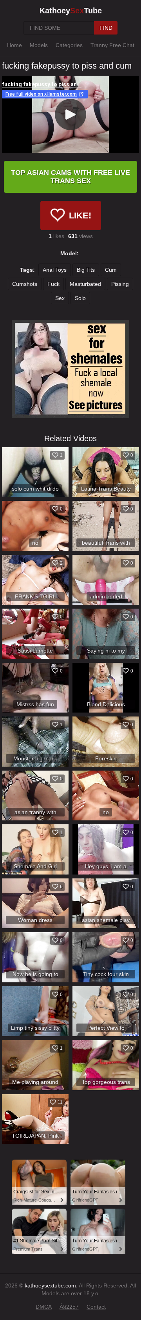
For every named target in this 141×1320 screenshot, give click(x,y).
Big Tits (86, 270)
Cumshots (24, 284)
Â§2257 (69, 1307)
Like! (80, 215)
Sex (60, 298)
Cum (111, 270)
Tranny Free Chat (112, 45)
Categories (69, 45)
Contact (96, 1307)
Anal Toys (55, 270)
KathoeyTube (71, 10)
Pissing (120, 284)
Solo (80, 298)
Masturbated (85, 284)
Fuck (53, 284)
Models (39, 45)
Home (14, 45)
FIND (105, 28)
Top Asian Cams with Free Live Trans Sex (70, 177)
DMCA (44, 1307)
